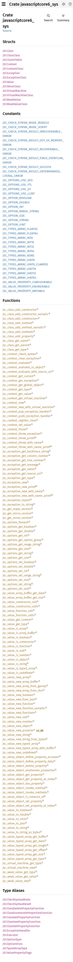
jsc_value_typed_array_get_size (23, 854)
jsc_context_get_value (17, 394)
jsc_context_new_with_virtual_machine (28, 407)
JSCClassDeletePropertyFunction (23, 908)
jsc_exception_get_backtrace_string (26, 451)
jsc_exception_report (16, 500)
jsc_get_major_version (17, 509)
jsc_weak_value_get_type (19, 872)
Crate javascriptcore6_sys (33, 4)
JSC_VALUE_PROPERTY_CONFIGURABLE (27, 282)
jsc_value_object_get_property (22, 774)
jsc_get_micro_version (17, 513)
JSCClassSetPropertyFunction (21, 926)
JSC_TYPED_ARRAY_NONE (18, 255)
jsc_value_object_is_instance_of (23, 797)
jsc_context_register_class (19, 420)
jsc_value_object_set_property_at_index (29, 805)
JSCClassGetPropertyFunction (21, 917)
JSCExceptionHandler (16, 930)
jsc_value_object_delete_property (25, 766)
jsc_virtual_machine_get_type (22, 863)
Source (7, 30)
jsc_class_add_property (18, 336)
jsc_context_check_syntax (19, 354)
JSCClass (8, 51)
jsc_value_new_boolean (18, 695)
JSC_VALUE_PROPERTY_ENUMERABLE (26, 286)
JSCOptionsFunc (13, 944)
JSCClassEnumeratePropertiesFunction (27, 913)
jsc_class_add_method (17, 323)
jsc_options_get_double (18, 531)
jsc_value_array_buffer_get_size (23, 597)
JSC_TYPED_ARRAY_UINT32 (19, 273)
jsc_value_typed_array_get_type (23, 859)
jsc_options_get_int (15, 535)
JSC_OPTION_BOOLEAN (17, 198)
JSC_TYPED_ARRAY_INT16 (18, 242)
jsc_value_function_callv (18, 615)
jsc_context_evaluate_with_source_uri (27, 371)
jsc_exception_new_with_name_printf (27, 495)
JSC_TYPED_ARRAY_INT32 (18, 246)
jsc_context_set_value (17, 425)
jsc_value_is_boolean (16, 637)
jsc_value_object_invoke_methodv (25, 792)
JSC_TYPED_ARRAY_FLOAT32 (20, 229)
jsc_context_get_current (18, 376)
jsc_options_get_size (16, 549)
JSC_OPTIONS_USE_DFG (18, 180)
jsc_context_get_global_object (22, 385)
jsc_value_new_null (15, 717)
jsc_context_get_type (16, 389)
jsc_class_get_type (15, 349)
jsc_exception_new (15, 482)
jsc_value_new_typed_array (20, 743)
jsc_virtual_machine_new (19, 867)
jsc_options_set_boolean (19, 562)
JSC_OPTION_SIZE (14, 215)
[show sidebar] (3, 4)
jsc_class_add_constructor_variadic (25, 314)
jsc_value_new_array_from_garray (24, 686)
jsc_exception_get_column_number (25, 456)
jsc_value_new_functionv (19, 712)
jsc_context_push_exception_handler (27, 416)
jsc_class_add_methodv (18, 332)
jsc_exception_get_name (19, 469)
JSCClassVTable (12, 59)
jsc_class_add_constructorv (20, 318)
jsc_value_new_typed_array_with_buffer (28, 748)
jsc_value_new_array (16, 677)
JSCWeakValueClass (15, 104)
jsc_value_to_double (16, 814)
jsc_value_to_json (14, 823)
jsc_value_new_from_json (19, 699)
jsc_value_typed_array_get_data (23, 841)
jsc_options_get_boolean (19, 526)
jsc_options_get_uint (16, 557)
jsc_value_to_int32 (14, 819)
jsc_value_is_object (15, 659)
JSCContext (10, 64)
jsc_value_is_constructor (18, 642)
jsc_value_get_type (15, 624)
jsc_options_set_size (16, 580)
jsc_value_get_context (17, 619)
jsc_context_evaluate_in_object (23, 367)
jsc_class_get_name (15, 340)
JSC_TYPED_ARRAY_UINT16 (19, 268)
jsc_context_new (13, 402)
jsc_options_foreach (15, 522)
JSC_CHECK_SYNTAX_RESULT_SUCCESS (27, 167)
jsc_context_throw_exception (21, 433)
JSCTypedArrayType (15, 948)
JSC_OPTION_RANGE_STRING (21, 211)
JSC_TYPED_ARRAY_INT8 (18, 237)
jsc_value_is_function (16, 646)
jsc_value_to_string (15, 828)
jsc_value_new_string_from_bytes (24, 739)
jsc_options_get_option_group (22, 540)
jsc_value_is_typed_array (19, 668)
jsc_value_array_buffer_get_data (23, 593)
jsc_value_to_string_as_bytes (21, 832)
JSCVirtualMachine (14, 90)
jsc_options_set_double (18, 566)
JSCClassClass (11, 55)
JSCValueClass (11, 86)
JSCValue (8, 82)
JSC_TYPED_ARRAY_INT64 (18, 251)
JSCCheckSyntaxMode (16, 899)
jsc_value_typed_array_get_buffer (24, 836)
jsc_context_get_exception (20, 380)
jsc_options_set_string (17, 584)
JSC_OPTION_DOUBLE (16, 202)
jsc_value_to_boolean (17, 810)
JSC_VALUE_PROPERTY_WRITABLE (24, 291)
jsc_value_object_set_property (22, 801)
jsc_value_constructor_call (20, 602)
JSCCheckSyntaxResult (17, 904)
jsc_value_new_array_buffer (20, 681)
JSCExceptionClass (14, 77)
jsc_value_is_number (16, 655)
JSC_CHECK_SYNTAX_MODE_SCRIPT (25, 127)
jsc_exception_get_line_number (23, 460)
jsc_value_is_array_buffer (19, 633)
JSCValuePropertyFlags (17, 952)
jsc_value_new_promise (18, 730)
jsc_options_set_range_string (21, 575)
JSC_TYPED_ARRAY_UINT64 (19, 277)
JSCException (11, 73)
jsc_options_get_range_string (21, 544)
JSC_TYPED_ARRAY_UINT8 (19, 260)
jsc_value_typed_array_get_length (25, 845)
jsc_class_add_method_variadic (23, 327)
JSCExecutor (10, 935)
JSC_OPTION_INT (13, 206)
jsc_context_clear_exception (21, 358)
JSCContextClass (13, 68)
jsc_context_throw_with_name (22, 442)
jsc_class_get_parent (16, 345)
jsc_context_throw (14, 429)
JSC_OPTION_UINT (14, 224)
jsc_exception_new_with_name (23, 491)
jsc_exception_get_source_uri (22, 473)
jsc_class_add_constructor (19, 309)
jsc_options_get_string (17, 553)
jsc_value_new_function (18, 704)
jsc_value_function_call (18, 611)
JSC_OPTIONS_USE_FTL (17, 184)
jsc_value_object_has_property (23, 783)
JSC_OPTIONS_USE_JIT (17, 189)
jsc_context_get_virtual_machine (24, 398)
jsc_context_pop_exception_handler (26, 411)
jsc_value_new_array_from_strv (23, 690)
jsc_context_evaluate (16, 363)
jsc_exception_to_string (18, 504)
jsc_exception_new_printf (19, 487)
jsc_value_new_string (16, 735)
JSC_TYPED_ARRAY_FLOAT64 (20, 233)
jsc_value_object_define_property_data (28, 761)
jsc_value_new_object (17, 726)
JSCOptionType (12, 939)
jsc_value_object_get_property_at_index (29, 779)
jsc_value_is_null (13, 650)
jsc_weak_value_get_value (19, 876)
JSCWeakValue (12, 99)
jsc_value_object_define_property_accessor (31, 757)
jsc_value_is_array (14, 628)
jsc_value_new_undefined (19, 752)
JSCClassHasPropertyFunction (21, 921)
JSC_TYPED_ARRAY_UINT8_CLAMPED (25, 264)
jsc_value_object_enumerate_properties (29, 770)
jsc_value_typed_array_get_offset (24, 850)
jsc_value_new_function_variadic (24, 708)
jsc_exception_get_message (20, 464)
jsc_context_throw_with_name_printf (26, 447)
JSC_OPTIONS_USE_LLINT (19, 193)
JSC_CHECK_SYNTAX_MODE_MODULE (26, 122)
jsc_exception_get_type (18, 478)
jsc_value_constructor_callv (20, 606)
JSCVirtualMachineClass (18, 95)
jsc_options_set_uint (16, 588)
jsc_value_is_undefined (18, 673)
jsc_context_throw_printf (19, 438)
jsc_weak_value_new (16, 881)
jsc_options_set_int (15, 571)
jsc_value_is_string (15, 664)
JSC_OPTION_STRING (16, 220)
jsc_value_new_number (18, 721)
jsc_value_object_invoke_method (24, 788)
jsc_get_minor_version (17, 518)
